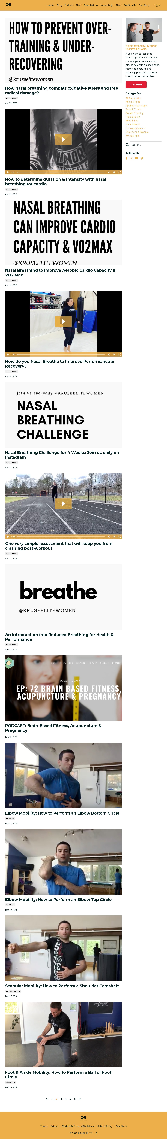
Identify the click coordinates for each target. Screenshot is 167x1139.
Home (50, 5)
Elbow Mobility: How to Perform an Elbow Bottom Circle (62, 813)
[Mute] (108, 172)
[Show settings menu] (114, 172)
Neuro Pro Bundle (126, 5)
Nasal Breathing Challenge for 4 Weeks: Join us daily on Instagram (62, 455)
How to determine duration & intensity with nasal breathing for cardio (55, 181)
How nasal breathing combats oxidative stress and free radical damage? (61, 90)
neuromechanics (135, 128)
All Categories (133, 98)
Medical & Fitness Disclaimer (78, 1126)
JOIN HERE (136, 84)
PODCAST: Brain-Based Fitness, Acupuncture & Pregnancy (53, 728)
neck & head (133, 124)
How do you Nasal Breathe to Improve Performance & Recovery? (59, 364)
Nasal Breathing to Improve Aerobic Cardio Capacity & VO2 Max (60, 272)
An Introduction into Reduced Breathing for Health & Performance (59, 637)
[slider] (61, 172)
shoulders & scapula (13, 991)
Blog (59, 5)
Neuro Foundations (87, 5)
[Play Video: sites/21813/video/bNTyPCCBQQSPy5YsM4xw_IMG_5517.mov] (63, 503)
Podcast (68, 5)
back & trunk (133, 109)
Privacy (55, 1126)
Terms (43, 1126)
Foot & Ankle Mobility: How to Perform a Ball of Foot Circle (58, 1074)
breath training (11, 98)
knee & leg (132, 120)
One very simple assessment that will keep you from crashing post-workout (58, 546)
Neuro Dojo (106, 5)
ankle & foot (10, 1082)
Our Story (144, 5)
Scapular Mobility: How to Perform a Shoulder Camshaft (62, 986)
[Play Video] (7, 172)
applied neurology (136, 105)
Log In (157, 5)
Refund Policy (105, 1126)
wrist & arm (10, 818)
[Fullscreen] (119, 172)
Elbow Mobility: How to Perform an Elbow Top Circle (58, 899)
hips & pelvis (133, 116)
